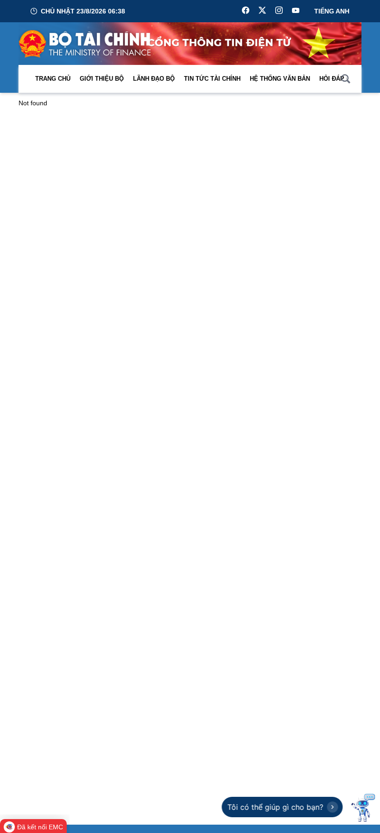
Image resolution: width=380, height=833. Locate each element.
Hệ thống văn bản (280, 78)
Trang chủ (52, 78)
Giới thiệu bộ (102, 78)
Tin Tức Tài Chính (212, 78)
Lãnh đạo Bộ (154, 78)
